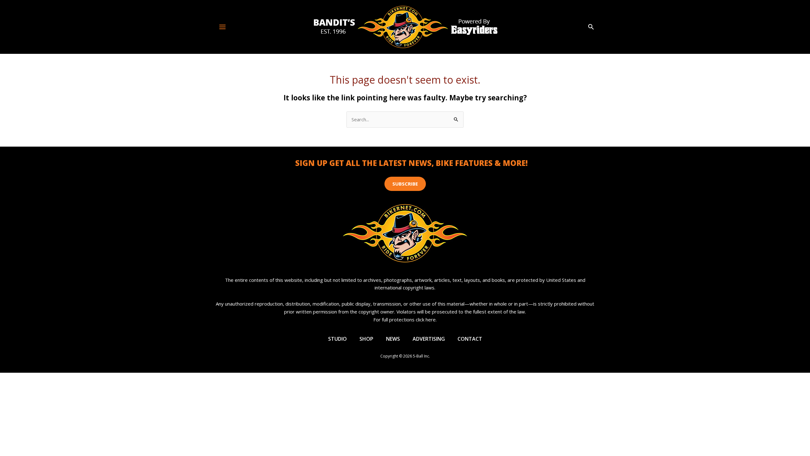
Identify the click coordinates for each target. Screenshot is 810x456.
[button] (591, 27)
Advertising (429, 338)
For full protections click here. (405, 319)
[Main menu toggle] (222, 26)
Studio (337, 338)
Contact (470, 338)
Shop (366, 338)
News (393, 338)
